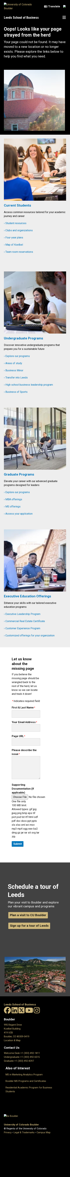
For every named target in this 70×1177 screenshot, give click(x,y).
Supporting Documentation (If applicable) (23, 788)
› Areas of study (13, 363)
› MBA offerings (13, 499)
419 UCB (8, 1032)
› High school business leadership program (28, 384)
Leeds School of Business (21, 18)
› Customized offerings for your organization (29, 635)
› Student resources (15, 223)
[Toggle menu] (64, 17)
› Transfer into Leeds (16, 377)
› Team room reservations (18, 251)
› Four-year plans (13, 237)
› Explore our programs (17, 356)
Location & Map (12, 1040)
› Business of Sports (16, 391)
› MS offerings (12, 506)
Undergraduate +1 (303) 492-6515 (22, 1057)
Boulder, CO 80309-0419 (16, 1036)
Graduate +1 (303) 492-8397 (19, 1061)
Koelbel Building (12, 1028)
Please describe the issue (24, 752)
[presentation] (35, 171)
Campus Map (43, 1132)
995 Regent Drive (13, 1024)
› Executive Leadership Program (22, 614)
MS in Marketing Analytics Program (24, 1074)
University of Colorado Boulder (21, 1124)
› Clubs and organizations (18, 230)
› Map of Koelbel (13, 244)
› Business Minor (13, 370)
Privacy (8, 1132)
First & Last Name (23, 707)
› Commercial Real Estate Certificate (24, 621)
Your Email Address (24, 722)
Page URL (18, 736)
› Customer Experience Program (22, 628)
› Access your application (18, 513)
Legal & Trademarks (24, 1132)
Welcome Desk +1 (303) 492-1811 (22, 1053)
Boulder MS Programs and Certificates (26, 1081)
